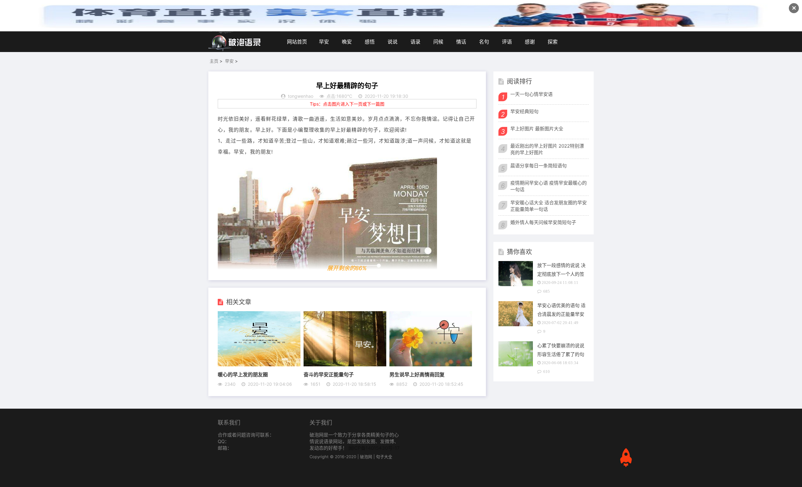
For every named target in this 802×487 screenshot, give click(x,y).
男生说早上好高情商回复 (417, 374)
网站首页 (297, 42)
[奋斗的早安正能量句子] (345, 364)
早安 (324, 42)
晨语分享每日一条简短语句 (538, 166)
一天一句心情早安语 (531, 94)
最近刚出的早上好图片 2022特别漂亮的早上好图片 (547, 149)
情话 (461, 42)
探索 (553, 42)
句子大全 (384, 456)
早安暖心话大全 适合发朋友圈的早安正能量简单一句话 (548, 206)
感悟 (370, 42)
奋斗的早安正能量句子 (329, 374)
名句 (484, 42)
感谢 (530, 42)
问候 (438, 42)
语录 (415, 42)
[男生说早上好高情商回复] (430, 364)
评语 (507, 42)
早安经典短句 (524, 111)
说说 (393, 42)
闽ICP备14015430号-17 (374, 448)
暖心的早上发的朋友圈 (243, 374)
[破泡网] (235, 41)
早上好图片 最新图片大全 (536, 129)
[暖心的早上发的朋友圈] (259, 364)
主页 (214, 61)
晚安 (347, 42)
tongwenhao (300, 96)
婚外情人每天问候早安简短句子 (543, 222)
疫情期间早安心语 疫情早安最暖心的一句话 (548, 186)
